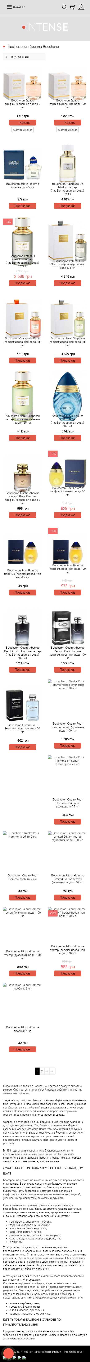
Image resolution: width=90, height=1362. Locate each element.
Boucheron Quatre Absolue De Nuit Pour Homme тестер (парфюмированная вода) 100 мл (22, 652)
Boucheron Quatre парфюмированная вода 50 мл (22, 104)
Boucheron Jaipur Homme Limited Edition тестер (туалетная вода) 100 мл (67, 879)
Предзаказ (22, 206)
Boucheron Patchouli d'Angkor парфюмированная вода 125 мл (67, 264)
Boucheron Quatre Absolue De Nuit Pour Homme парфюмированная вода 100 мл (67, 652)
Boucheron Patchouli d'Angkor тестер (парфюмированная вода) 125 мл (22, 261)
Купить (24, 122)
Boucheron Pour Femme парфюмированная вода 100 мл (67, 569)
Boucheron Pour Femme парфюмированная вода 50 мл (67, 491)
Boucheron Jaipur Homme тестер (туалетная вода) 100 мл (22, 955)
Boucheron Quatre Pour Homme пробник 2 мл (22, 877)
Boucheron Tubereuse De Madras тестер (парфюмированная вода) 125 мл (67, 189)
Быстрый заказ (22, 129)
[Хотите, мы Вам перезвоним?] (8, 1353)
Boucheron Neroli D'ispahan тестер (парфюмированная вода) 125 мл (22, 419)
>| (52, 1071)
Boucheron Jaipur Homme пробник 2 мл (22, 1029)
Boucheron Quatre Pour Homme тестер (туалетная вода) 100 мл (67, 727)
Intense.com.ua (73, 1351)
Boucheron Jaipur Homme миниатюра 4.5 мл (22, 185)
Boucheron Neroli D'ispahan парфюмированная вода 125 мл (68, 342)
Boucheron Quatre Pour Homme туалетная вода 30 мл (22, 728)
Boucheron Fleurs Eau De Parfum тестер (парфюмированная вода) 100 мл (67, 421)
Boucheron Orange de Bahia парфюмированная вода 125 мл (23, 342)
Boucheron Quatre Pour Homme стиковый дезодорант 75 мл (67, 803)
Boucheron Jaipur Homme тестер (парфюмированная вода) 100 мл (67, 950)
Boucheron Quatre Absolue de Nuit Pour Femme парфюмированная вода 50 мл (22, 498)
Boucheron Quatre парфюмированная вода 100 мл (67, 104)
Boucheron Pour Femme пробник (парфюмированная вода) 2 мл (22, 574)
